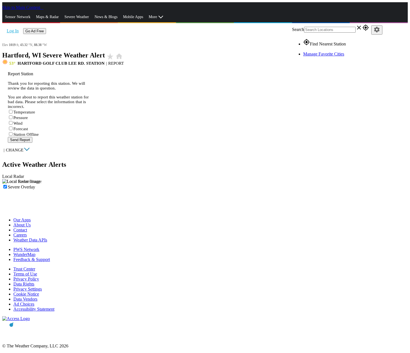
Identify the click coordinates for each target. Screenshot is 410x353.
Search (298, 29)
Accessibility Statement (33, 309)
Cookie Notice (26, 294)
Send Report (20, 140)
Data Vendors (25, 299)
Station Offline (26, 134)
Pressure (20, 117)
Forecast (20, 129)
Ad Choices (23, 304)
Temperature (24, 112)
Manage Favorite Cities (323, 54)
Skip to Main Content (21, 7)
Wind (18, 123)
